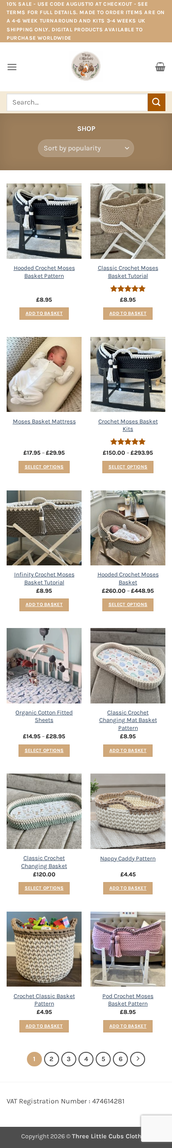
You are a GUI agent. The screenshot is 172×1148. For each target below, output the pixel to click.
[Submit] (156, 102)
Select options (44, 467)
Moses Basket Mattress (44, 421)
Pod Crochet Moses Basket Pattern (127, 1000)
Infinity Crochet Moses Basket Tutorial (44, 578)
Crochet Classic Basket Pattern (44, 1000)
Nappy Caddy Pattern (128, 858)
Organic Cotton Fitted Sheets (44, 716)
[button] (12, 67)
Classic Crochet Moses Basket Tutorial (128, 272)
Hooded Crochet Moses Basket (128, 578)
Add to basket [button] (44, 313)
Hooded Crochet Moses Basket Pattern (44, 272)
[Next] (137, 1059)
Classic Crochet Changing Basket (44, 862)
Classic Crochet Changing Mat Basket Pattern (128, 720)
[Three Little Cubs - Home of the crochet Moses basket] (86, 66)
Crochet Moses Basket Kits (128, 425)
